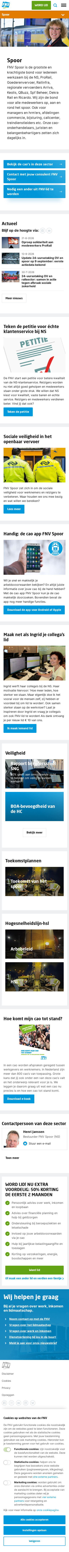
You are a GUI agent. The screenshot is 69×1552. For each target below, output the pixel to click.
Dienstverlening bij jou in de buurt (32, 1337)
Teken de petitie (18, 411)
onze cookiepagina (48, 1510)
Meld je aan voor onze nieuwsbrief (33, 1343)
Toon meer (12, 1157)
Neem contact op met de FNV (29, 1319)
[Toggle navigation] (63, 5)
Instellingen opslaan (34, 1530)
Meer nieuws (14, 298)
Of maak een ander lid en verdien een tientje (33, 1278)
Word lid (34, 1270)
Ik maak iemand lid (20, 728)
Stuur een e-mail (40, 1143)
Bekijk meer (34, 832)
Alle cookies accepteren (34, 1519)
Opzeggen (8, 1394)
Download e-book (19, 1098)
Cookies (6, 1380)
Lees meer (14, 509)
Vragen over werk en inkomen (30, 1331)
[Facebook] (42, 230)
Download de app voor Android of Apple (34, 609)
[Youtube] (49, 230)
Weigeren (34, 1540)
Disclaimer (8, 1373)
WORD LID (41, 5)
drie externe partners (45, 1476)
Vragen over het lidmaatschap (30, 1325)
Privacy (6, 1387)
